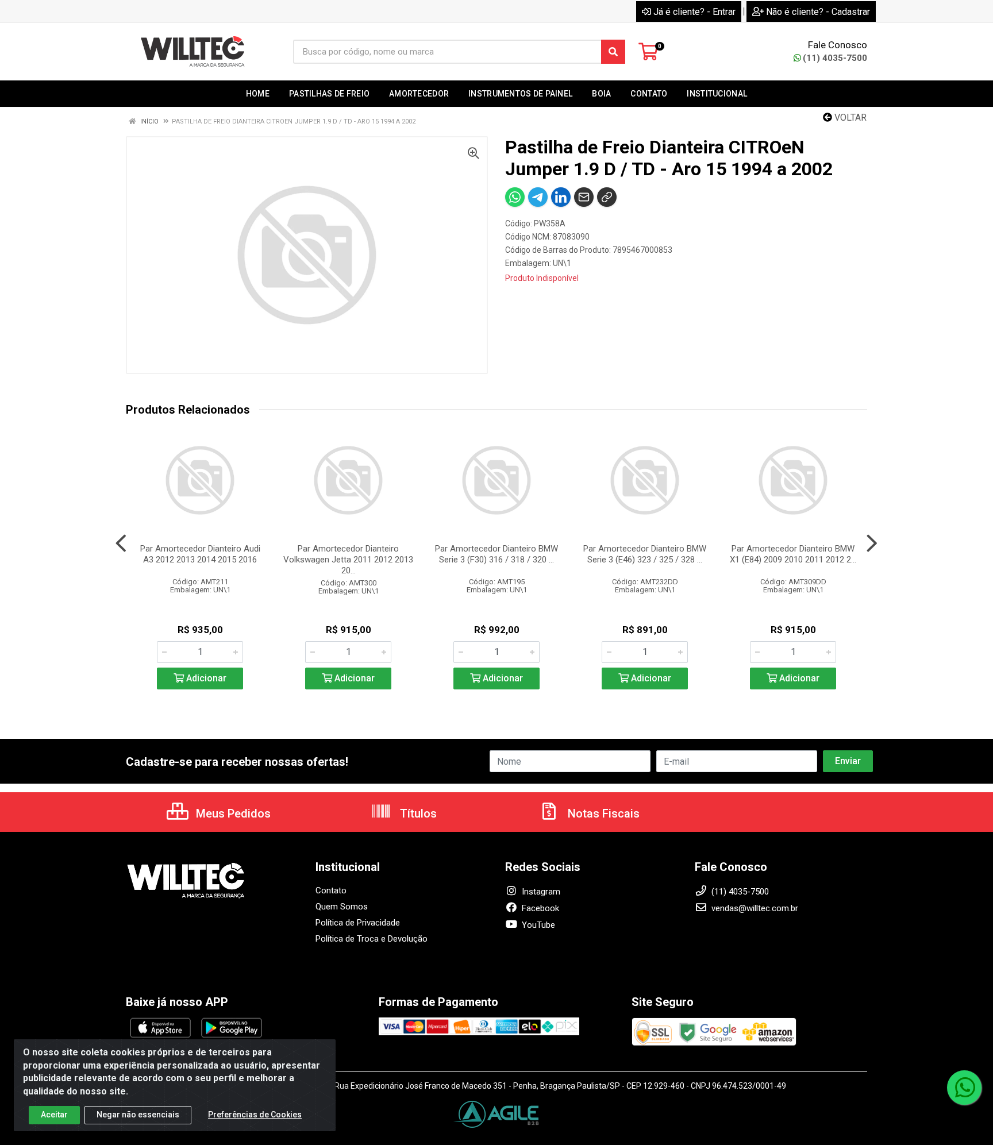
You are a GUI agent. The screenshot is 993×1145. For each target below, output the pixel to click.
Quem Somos (341, 906)
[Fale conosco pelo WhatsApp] (964, 1087)
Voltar (849, 117)
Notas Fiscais (602, 813)
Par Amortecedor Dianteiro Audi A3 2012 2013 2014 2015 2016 (200, 554)
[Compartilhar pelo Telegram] (538, 197)
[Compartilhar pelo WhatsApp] (515, 197)
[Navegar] (121, 543)
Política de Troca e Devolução (371, 939)
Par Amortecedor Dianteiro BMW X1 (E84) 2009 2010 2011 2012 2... (793, 554)
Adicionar (205, 678)
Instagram (539, 891)
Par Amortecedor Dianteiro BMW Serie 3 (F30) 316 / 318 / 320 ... (496, 554)
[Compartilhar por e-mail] (584, 197)
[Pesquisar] (613, 52)
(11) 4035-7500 (835, 58)
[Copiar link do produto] (607, 197)
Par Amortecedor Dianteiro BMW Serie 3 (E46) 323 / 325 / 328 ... (644, 554)
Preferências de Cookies (255, 1114)
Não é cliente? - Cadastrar (818, 11)
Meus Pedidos (232, 813)
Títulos (417, 813)
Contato (331, 890)
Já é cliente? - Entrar (694, 11)
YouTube (537, 925)
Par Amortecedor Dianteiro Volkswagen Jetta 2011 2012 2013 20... (348, 559)
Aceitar (54, 1114)
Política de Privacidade (357, 922)
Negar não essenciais (138, 1114)
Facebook (539, 908)
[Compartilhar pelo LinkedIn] (561, 197)
